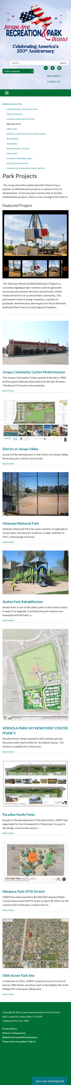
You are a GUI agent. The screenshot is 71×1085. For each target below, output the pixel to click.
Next (65, 268)
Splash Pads (12, 139)
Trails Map (12, 153)
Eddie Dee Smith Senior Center (22, 109)
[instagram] (59, 68)
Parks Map (12, 129)
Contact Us (53, 81)
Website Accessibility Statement (19, 1037)
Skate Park (12, 143)
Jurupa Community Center (20, 119)
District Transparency (14, 1033)
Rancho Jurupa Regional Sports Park (26, 134)
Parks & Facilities (12, 104)
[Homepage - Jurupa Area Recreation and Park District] (35, 31)
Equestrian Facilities (17, 163)
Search (63, 63)
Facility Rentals (15, 114)
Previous (5, 268)
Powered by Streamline (14, 1041)
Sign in (32, 1041)
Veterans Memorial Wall (20, 158)
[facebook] (53, 68)
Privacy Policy (9, 1028)
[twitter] (46, 68)
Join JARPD (53, 75)
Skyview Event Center (18, 148)
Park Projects (14, 124)
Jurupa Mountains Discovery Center (26, 168)
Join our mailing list (49, 1081)
